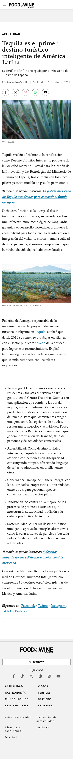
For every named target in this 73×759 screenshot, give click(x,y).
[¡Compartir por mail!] (45, 92)
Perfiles (44, 692)
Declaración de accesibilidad (46, 719)
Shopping (45, 705)
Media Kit (42, 727)
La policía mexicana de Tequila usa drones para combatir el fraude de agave (36, 196)
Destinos (45, 699)
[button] (4, 4)
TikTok (7, 611)
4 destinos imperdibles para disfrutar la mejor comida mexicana (32, 557)
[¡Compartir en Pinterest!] (25, 92)
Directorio (11, 737)
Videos (43, 686)
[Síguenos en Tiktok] (22, 676)
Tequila (40, 332)
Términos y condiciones (13, 729)
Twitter (43, 606)
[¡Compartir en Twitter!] (15, 92)
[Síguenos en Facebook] (14, 676)
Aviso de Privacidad (18, 717)
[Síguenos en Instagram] (49, 676)
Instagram (58, 606)
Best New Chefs (16, 705)
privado (40, 343)
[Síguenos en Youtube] (59, 676)
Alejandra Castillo (17, 82)
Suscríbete (36, 662)
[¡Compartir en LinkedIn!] (35, 92)
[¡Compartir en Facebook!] (5, 92)
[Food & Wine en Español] (21, 4)
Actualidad (11, 34)
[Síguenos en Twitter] (31, 676)
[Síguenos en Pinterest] (40, 676)
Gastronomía (15, 692)
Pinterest (21, 611)
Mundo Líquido (17, 699)
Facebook (28, 606)
